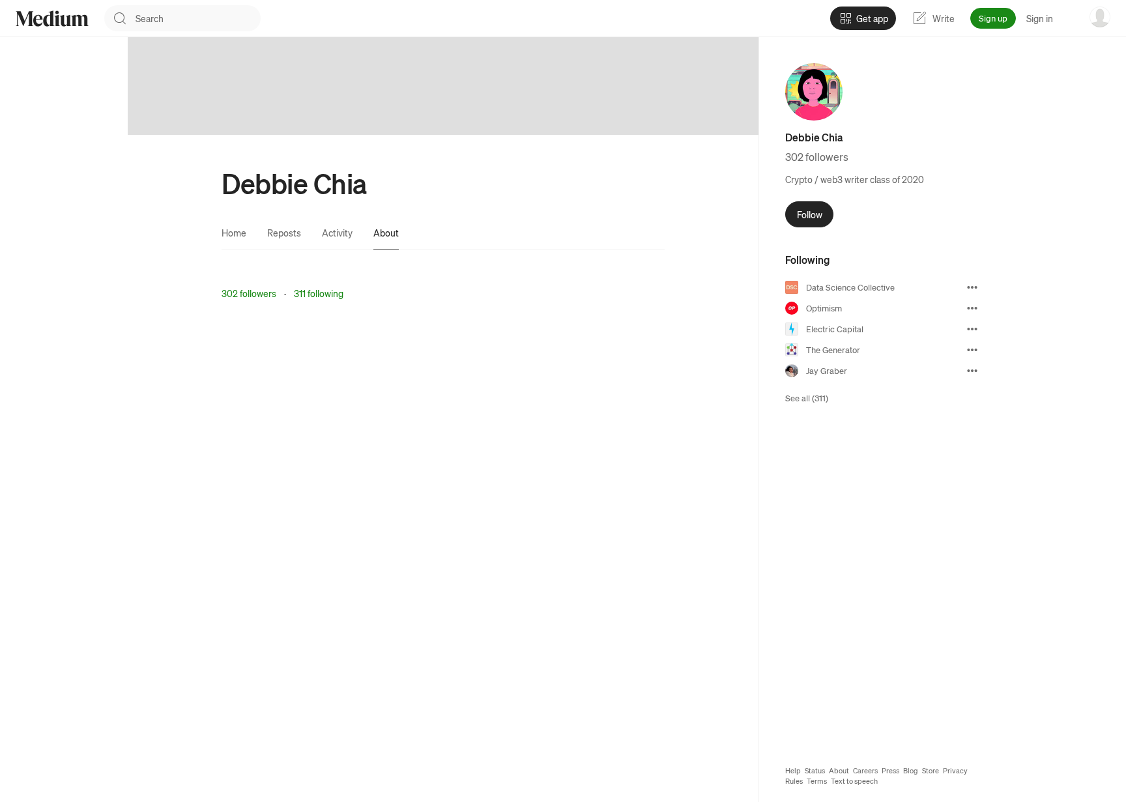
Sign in (1039, 18)
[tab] (234, 232)
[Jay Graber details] (972, 370)
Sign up (993, 17)
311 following (318, 293)
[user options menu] (1100, 17)
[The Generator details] (972, 349)
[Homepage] (52, 18)
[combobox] (198, 18)
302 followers (249, 293)
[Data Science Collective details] (972, 287)
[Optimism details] (972, 308)
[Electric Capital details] (972, 329)
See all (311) (806, 397)
